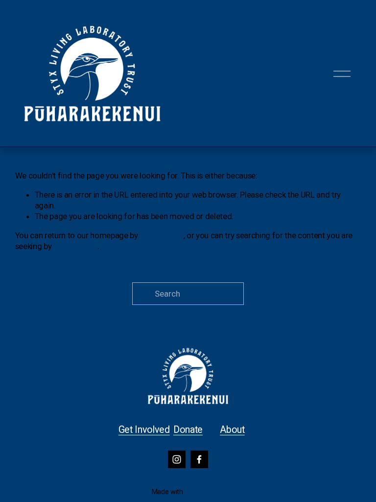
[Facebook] (199, 459)
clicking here (162, 235)
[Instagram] (177, 459)
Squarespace (204, 492)
